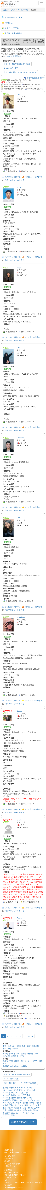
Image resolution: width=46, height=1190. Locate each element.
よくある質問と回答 (12, 1164)
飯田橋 (30, 1054)
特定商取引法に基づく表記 (15, 1175)
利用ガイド (8, 1159)
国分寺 (23, 1061)
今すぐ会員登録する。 (16, 56)
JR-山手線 (28, 1088)
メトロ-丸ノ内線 (21, 1093)
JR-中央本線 (23, 10)
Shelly (19, 820)
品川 (14, 1046)
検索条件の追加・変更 (13, 17)
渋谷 (24, 1046)
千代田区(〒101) (16, 1088)
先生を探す (8, 1150)
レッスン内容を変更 (11, 68)
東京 (13, 10)
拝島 (41, 1061)
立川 (29, 1061)
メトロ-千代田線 (23, 1095)
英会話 (6, 10)
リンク (7, 1180)
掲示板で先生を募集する (14, 33)
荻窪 (24, 1108)
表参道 (23, 1054)
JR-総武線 (31, 1090)
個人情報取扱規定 (11, 1172)
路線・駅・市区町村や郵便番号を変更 (17, 64)
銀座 (11, 1054)
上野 (9, 1049)
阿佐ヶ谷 (17, 1108)
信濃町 (5, 1105)
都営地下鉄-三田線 (24, 1098)
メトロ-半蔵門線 (9, 1098)
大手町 (5, 1054)
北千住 (22, 1056)
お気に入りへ (10, 23)
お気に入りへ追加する (33, 177)
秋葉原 (15, 1049)
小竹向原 (6, 1056)
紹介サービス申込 (12, 28)
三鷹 (11, 1061)
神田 (4, 1103)
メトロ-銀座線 (8, 1093)
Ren (18, 94)
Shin (18, 348)
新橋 (9, 1046)
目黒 (19, 1046)
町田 (4, 1064)
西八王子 (6, 1115)
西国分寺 (6, 1113)
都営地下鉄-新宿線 (10, 1100)
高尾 (13, 1115)
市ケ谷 (32, 1103)
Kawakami (21, 617)
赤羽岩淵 (14, 1056)
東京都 (5, 1088)
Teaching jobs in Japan (13, 1187)
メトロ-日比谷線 (9, 1095)
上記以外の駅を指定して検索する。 (17, 1066)
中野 (36, 1054)
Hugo (19, 268)
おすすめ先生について (36, 78)
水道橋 (18, 1103)
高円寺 (10, 1108)
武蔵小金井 (27, 1110)
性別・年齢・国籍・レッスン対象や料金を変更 (20, 72)
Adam (19, 918)
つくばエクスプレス (27, 1100)
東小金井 (17, 1110)
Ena (18, 518)
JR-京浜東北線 (20, 1090)
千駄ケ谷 (12, 1105)
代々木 (20, 1105)
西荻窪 (30, 1108)
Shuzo (19, 187)
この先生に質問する (13, 177)
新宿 (29, 1046)
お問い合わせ (9, 1166)
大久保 (32, 1105)
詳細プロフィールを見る (14, 180)
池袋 (4, 1049)
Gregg (19, 711)
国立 (13, 1113)
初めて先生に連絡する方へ (15, 1152)
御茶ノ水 (11, 1103)
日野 (22, 1113)
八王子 (35, 1061)
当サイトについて (11, 1177)
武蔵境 (17, 1061)
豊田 (27, 1113)
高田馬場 (35, 1046)
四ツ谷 (17, 1054)
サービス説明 (9, 1156)
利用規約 (8, 1170)
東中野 (38, 1105)
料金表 (7, 1161)
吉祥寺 (5, 1061)
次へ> (30, 1036)
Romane (20, 438)
